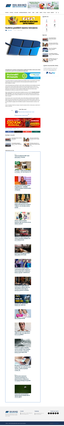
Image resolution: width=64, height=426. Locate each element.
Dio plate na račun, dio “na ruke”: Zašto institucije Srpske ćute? (35, 144)
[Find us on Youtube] (55, 413)
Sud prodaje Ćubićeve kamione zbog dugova (17, 138)
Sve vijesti (16, 12)
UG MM (37, 12)
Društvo (11, 25)
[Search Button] (58, 12)
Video (33, 12)
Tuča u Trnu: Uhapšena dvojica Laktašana (52, 49)
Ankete (41, 12)
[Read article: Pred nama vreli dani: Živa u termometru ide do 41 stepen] (26, 139)
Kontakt (52, 12)
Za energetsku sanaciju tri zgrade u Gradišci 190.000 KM (16, 144)
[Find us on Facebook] (49, 413)
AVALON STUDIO (56, 423)
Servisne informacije (23, 12)
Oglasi (48, 12)
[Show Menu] (56, 12)
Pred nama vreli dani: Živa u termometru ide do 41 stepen (34, 138)
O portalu (11, 12)
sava (18, 128)
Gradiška (14, 128)
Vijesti (9, 25)
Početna (6, 12)
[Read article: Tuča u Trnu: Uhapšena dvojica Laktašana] (45, 50)
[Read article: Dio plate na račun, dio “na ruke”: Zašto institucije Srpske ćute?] (26, 145)
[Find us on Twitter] (53, 413)
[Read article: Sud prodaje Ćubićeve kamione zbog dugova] (8, 139)
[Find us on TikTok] (58, 413)
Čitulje (44, 12)
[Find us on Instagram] (51, 413)
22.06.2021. (15, 30)
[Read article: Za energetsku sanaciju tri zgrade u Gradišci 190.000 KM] (8, 145)
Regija (29, 12)
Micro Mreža (10, 30)
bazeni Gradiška (9, 128)
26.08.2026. (13, 140)
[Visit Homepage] (15, 5)
